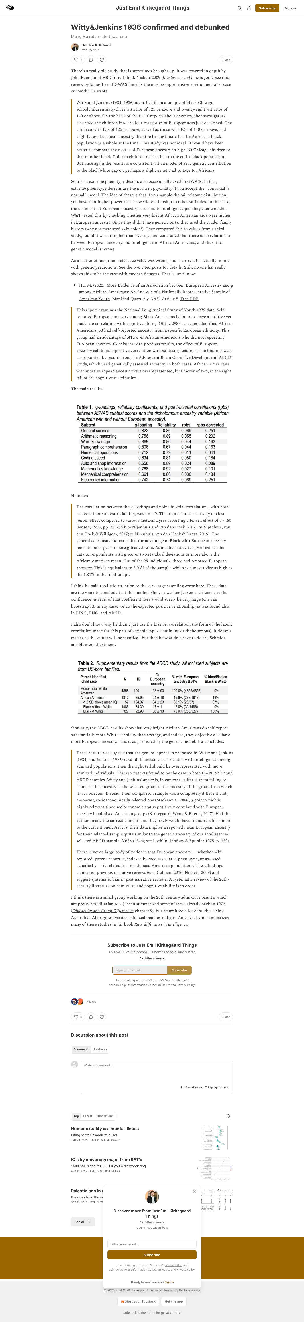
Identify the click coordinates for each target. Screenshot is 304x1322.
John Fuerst (82, 77)
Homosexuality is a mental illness (105, 1128)
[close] (194, 1191)
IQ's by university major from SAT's (106, 1159)
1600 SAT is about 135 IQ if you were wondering (108, 1166)
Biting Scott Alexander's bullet (94, 1135)
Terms (168, 1290)
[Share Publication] (249, 8)
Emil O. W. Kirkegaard (96, 45)
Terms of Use (173, 1265)
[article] (152, 1138)
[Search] (239, 8)
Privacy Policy (186, 1269)
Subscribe (267, 8)
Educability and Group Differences (102, 911)
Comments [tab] (81, 1049)
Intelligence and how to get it (188, 77)
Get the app (174, 1301)
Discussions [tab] (105, 1116)
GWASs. (195, 181)
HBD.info (111, 77)
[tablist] (90, 1049)
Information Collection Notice (150, 1269)
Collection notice (187, 1290)
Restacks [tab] (100, 1049)
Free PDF (189, 299)
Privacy (155, 1290)
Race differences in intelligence (160, 924)
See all (80, 1221)
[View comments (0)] (91, 59)
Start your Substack (140, 1301)
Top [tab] (76, 1116)
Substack (130, 1312)
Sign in (290, 8)
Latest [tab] (87, 1116)
